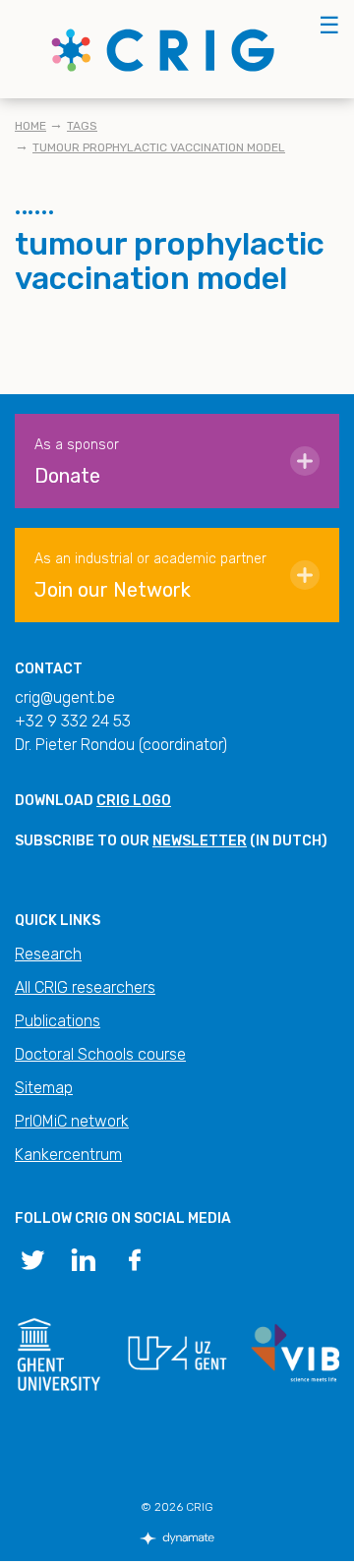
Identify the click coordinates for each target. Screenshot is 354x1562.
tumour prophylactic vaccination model (158, 147)
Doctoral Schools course (100, 1054)
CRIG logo (133, 800)
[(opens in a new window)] (32, 1258)
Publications (57, 1021)
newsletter (199, 841)
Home (30, 126)
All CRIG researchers (85, 987)
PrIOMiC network (72, 1121)
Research (48, 954)
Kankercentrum (68, 1154)
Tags (82, 126)
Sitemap (44, 1087)
